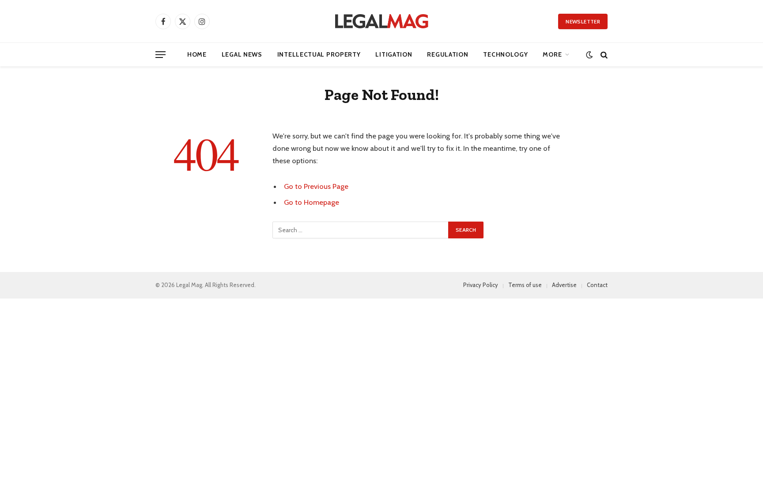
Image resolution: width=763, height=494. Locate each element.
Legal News (242, 54)
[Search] (603, 55)
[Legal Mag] (381, 21)
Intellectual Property (319, 54)
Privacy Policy (480, 284)
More (552, 54)
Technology (505, 54)
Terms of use (525, 284)
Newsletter (583, 21)
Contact (597, 284)
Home (197, 54)
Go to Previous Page (316, 186)
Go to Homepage (311, 202)
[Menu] (160, 55)
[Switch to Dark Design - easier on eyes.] (589, 54)
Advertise (564, 284)
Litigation (393, 54)
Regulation (447, 54)
